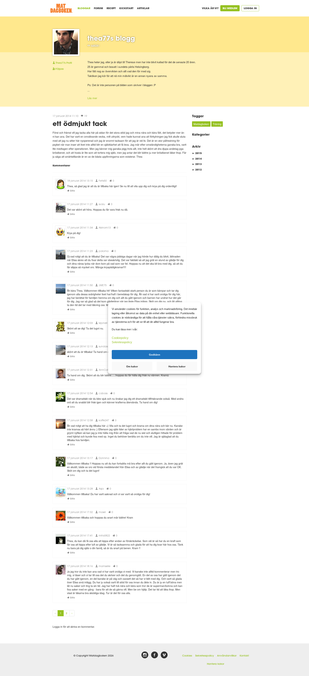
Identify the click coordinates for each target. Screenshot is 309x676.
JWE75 (102, 285)
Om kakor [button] (132, 366)
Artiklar (143, 8)
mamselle (104, 566)
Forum (98, 8)
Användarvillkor (226, 655)
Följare (60, 68)
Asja (101, 488)
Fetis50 (102, 180)
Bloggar (84, 8)
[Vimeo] (164, 655)
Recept (111, 8)
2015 (197, 153)
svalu (101, 204)
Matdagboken (201, 124)
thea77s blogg (111, 38)
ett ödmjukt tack (80, 123)
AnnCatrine (105, 369)
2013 (197, 164)
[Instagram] (144, 655)
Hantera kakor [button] (176, 366)
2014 (197, 158)
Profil (64, 62)
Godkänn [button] (154, 354)
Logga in (250, 8)
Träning (217, 124)
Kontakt (244, 655)
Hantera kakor (215, 663)
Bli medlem (230, 8)
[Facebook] (154, 655)
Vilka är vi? (210, 8)
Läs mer (92, 98)
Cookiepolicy (120, 337)
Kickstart (126, 8)
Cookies (187, 655)
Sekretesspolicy (204, 655)
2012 (197, 169)
